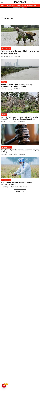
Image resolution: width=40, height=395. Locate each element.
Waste (24, 5)
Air (35, 5)
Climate (30, 5)
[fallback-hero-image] (20, 35)
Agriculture (11, 5)
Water (18, 5)
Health (3, 5)
